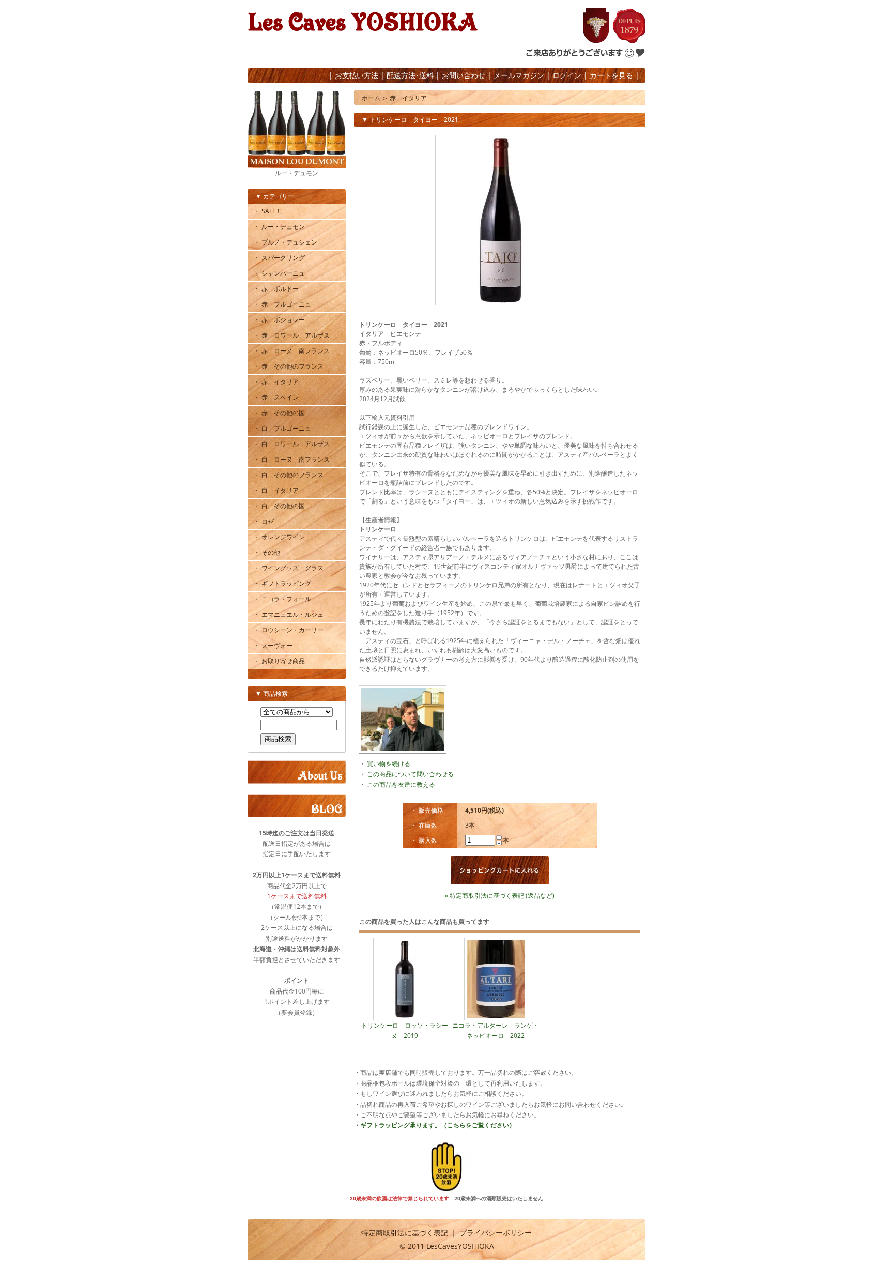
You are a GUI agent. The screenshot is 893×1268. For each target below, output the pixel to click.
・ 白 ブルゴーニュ (282, 428)
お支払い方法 (356, 75)
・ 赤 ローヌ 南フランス (292, 350)
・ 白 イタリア (276, 490)
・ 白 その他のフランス (289, 474)
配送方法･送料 (410, 75)
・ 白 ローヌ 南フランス (292, 459)
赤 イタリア (408, 98)
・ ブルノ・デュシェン (285, 242)
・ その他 (267, 552)
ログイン (566, 75)
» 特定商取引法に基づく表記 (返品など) (500, 895)
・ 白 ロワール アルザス (292, 443)
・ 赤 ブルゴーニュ (282, 304)
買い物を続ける (388, 763)
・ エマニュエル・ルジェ (289, 614)
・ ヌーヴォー (273, 645)
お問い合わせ (463, 75)
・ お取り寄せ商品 (279, 660)
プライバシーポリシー (495, 1233)
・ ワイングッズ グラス (289, 567)
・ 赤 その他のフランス (289, 366)
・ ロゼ (264, 521)
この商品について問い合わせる (410, 774)
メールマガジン (519, 75)
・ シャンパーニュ (279, 273)
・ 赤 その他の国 (279, 412)
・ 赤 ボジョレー (279, 319)
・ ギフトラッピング (282, 583)
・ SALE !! (267, 211)
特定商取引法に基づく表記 (404, 1233)
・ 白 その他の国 (279, 505)
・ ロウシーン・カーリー (289, 629)
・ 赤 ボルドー (276, 288)
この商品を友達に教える (401, 784)
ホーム (371, 98)
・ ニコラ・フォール (282, 598)
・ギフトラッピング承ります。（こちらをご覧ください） (434, 1125)
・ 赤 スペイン (276, 397)
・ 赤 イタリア (276, 381)
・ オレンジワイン (279, 536)
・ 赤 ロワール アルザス (292, 335)
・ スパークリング (279, 257)
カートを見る (611, 75)
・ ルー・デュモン (279, 226)
